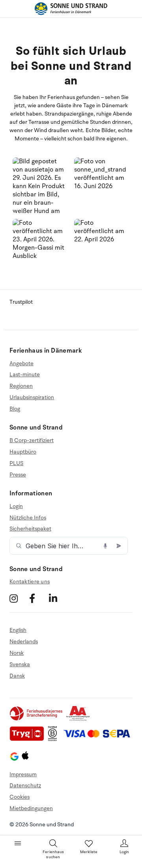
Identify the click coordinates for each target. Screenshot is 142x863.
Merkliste (89, 852)
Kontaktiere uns (29, 581)
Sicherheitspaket (30, 528)
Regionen (21, 386)
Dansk (17, 676)
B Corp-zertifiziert (31, 440)
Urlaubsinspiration (31, 397)
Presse (17, 474)
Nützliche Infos (27, 517)
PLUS (16, 463)
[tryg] (28, 739)
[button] (40, 185)
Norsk (16, 653)
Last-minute (24, 374)
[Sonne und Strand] (71, 8)
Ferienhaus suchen (53, 854)
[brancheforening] (36, 719)
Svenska (19, 664)
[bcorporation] (54, 739)
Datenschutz (25, 785)
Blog (14, 409)
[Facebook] (38, 598)
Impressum (23, 774)
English (17, 630)
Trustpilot (21, 302)
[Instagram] (18, 598)
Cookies (19, 797)
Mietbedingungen (31, 808)
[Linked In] (58, 598)
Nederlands (23, 641)
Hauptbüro (22, 452)
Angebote (21, 363)
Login (16, 506)
